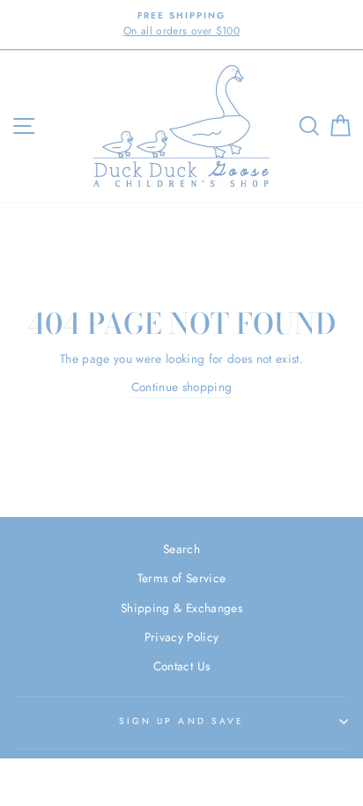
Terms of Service (181, 578)
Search (181, 549)
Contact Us (181, 666)
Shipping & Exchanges (181, 608)
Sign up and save (181, 721)
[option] (181, 25)
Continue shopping (182, 387)
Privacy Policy (181, 637)
